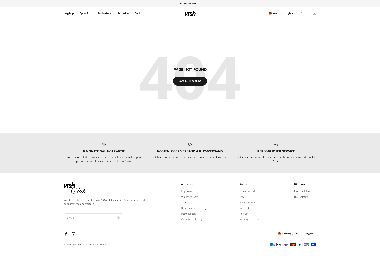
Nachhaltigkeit (302, 191)
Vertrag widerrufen (250, 219)
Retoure (244, 213)
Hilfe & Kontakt (248, 191)
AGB (183, 202)
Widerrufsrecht (189, 197)
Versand (244, 208)
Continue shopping (190, 81)
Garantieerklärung (191, 219)
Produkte (103, 13)
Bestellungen (188, 213)
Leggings (69, 13)
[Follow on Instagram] (73, 234)
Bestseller (123, 13)
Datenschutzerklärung (193, 208)
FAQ (242, 197)
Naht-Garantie (248, 202)
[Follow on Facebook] (66, 234)
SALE (138, 13)
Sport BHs (86, 13)
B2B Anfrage (301, 197)
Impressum (187, 191)
